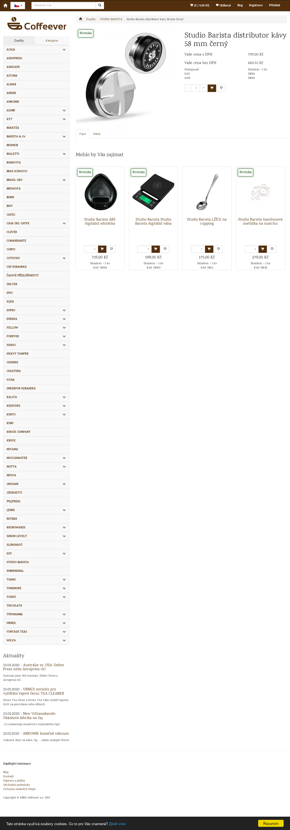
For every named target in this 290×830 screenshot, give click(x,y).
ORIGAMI (12, 484)
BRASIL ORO (14, 180)
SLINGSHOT (15, 545)
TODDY (11, 597)
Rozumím (271, 823)
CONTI (11, 249)
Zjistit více (117, 823)
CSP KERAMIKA (17, 267)
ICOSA (11, 380)
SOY (9, 554)
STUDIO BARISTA (18, 562)
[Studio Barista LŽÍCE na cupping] (207, 192)
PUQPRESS (13, 501)
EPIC (10, 293)
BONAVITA (14, 163)
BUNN (10, 197)
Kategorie (52, 41)
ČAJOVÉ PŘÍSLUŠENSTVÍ (22, 276)
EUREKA (12, 319)
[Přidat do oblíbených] (221, 88)
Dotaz (96, 134)
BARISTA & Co (16, 137)
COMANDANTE (16, 241)
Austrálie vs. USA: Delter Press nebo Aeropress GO (33, 667)
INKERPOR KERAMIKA (21, 388)
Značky (19, 41)
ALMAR (11, 84)
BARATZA (13, 128)
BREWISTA (14, 189)
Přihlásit (274, 5)
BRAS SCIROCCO (17, 171)
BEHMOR (12, 145)
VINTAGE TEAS (17, 632)
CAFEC (11, 215)
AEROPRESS (14, 58)
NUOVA (11, 475)
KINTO (11, 415)
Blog (240, 5)
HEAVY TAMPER (17, 354)
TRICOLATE (14, 606)
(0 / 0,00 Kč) (201, 6)
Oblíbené (225, 6)
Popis (82, 134)
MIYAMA (12, 449)
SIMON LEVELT (17, 536)
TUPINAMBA (15, 614)
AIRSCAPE (13, 67)
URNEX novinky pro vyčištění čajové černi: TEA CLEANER (33, 692)
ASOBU (11, 110)
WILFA (11, 640)
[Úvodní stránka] (80, 19)
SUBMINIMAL (15, 571)
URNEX (11, 623)
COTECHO (13, 258)
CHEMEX (12, 362)
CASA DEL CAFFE (18, 223)
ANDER (11, 93)
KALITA (12, 397)
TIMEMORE (14, 588)
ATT (9, 119)
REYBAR (12, 519)
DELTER (12, 284)
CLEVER (12, 232)
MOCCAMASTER (17, 458)
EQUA (10, 302)
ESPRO (11, 310)
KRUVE (11, 441)
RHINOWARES (16, 528)
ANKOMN (13, 102)
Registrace (256, 5)
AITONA (12, 76)
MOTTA (12, 467)
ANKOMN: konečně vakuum (46, 734)
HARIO (11, 345)
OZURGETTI (14, 493)
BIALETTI (13, 154)
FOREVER (13, 336)
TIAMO (11, 580)
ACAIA (11, 50)
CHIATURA (14, 371)
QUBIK (11, 510)
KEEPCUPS (13, 406)
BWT (10, 206)
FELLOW (12, 328)
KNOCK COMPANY (19, 432)
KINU (10, 423)
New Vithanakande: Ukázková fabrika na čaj (29, 716)
